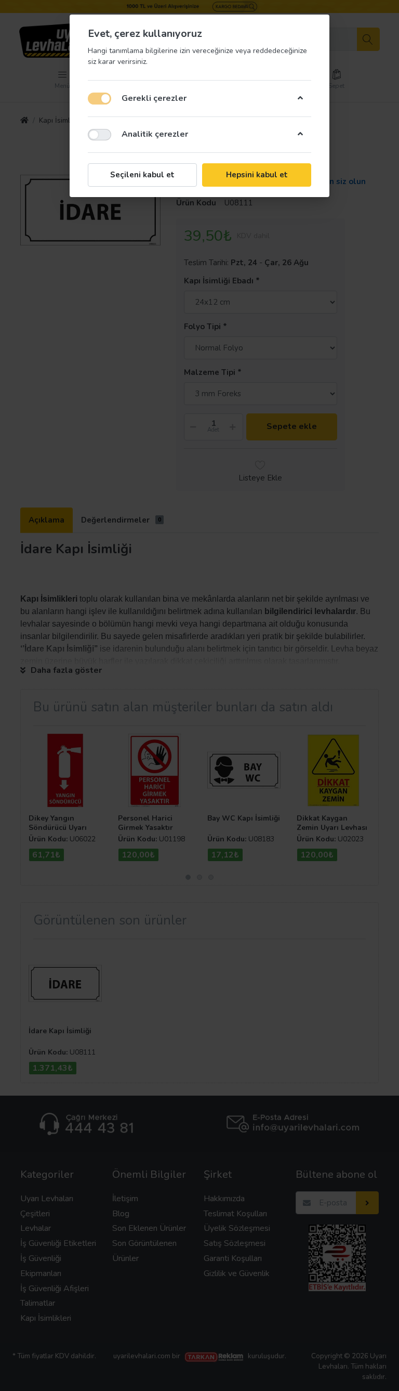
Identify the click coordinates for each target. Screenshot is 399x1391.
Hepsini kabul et (257, 175)
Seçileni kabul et (142, 175)
